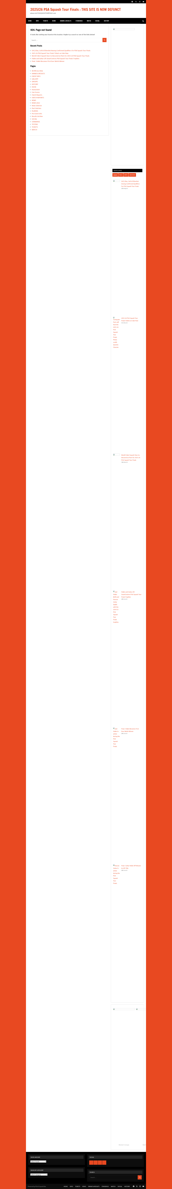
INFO (37, 21)
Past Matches (36, 108)
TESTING (35, 124)
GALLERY (35, 79)
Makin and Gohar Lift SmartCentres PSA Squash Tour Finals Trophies (55, 58)
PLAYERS (35, 111)
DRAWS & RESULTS (65, 21)
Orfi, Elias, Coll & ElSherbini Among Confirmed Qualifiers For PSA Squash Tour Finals (61, 50)
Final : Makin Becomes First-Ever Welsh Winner (48, 61)
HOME (30, 21)
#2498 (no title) (37, 71)
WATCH (89, 21)
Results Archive (37, 116)
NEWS (54, 21)
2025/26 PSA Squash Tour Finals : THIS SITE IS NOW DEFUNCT (75, 9)
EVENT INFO (36, 76)
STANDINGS (79, 21)
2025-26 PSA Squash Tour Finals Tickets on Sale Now (50, 53)
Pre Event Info (37, 113)
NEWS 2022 (36, 103)
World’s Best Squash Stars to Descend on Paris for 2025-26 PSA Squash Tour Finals (60, 56)
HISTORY (106, 21)
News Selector (37, 105)
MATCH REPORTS (38, 97)
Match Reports (37, 95)
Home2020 (36, 89)
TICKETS (45, 21)
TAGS (120, 175)
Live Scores (36, 92)
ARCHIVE (132, 175)
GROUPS (35, 81)
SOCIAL (97, 21)
